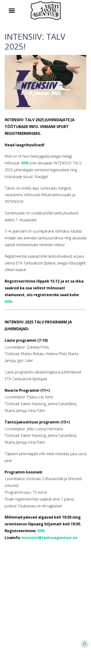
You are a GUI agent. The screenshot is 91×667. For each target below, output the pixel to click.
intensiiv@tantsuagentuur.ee (49, 537)
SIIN (8, 301)
